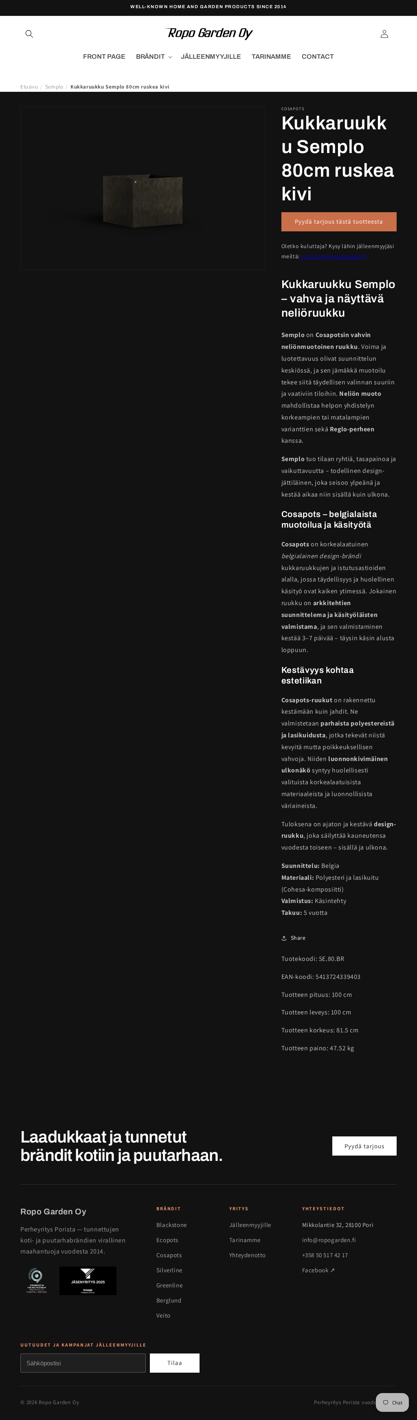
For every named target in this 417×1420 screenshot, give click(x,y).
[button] (29, 34)
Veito (163, 1315)
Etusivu (29, 86)
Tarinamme (244, 1240)
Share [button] (298, 937)
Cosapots (169, 1255)
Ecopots (167, 1240)
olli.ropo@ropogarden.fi (333, 256)
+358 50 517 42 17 (325, 1255)
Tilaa (174, 1363)
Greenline (169, 1285)
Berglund (169, 1300)
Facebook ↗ (319, 1270)
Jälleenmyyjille (250, 1225)
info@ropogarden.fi (329, 1240)
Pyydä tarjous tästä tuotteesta (339, 221)
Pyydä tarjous (364, 1146)
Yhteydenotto (247, 1255)
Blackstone (171, 1225)
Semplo (54, 86)
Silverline (169, 1270)
